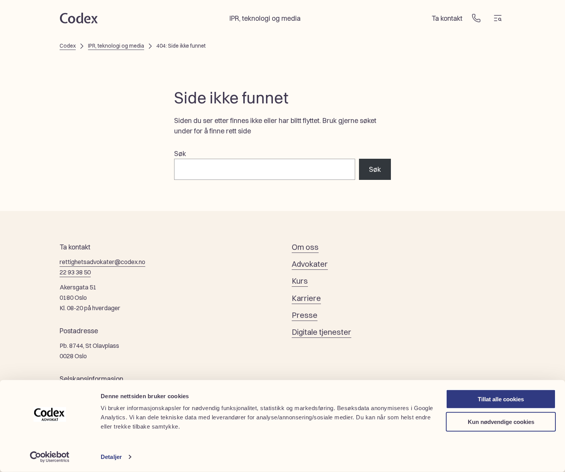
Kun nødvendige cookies (501, 421)
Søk (180, 153)
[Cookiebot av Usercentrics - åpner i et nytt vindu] (49, 457)
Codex (68, 45)
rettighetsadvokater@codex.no (102, 262)
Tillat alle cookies (501, 399)
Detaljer (111, 457)
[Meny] (497, 18)
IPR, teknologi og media (116, 45)
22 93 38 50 (75, 272)
